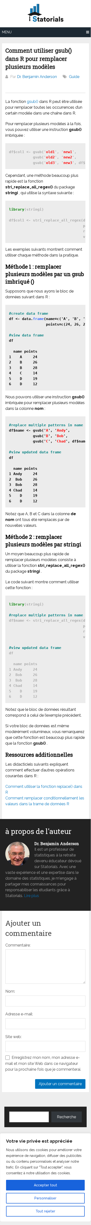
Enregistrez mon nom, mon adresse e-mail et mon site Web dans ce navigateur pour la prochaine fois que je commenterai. (43, 1063)
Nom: (10, 991)
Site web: (13, 1036)
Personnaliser (45, 1198)
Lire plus (31, 895)
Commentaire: (17, 945)
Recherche (66, 1117)
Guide (74, 76)
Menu (7, 32)
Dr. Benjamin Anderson (37, 76)
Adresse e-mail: (19, 1014)
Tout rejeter (45, 1211)
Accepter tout (45, 1185)
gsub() (32, 101)
